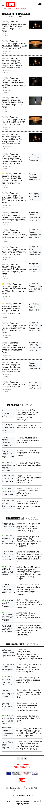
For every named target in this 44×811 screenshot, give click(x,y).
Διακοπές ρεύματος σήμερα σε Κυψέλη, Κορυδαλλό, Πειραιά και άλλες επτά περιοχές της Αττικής (12, 158)
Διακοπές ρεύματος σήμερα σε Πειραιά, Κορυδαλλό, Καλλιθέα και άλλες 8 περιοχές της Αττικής (11, 367)
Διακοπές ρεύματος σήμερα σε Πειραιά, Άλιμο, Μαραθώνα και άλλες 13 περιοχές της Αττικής (14, 289)
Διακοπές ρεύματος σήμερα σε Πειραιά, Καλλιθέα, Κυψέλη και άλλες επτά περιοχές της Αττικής (14, 82)
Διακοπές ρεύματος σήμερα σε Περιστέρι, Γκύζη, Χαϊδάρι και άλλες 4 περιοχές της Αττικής (13, 102)
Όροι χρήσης (9, 801)
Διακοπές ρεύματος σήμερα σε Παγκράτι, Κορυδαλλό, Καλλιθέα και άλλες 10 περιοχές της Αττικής (12, 178)
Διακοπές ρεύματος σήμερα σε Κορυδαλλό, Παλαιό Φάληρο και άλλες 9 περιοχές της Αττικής (11, 308)
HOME (4, 8)
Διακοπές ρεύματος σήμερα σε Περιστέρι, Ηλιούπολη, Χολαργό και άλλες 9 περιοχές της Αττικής (12, 139)
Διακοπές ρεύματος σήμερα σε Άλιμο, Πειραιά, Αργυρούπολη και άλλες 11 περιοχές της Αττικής (14, 328)
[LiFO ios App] (31, 788)
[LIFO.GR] (10, 5)
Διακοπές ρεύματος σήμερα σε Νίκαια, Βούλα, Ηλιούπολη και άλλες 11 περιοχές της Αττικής (14, 26)
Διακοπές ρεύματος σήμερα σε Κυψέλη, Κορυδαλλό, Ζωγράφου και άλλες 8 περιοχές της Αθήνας (12, 63)
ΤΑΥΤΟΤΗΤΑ (22, 764)
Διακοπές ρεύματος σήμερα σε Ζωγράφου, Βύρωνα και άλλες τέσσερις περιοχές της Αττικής (14, 198)
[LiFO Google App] (13, 789)
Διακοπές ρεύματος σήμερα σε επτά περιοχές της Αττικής (13, 384)
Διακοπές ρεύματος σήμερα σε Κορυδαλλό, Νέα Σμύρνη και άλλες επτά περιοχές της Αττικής (14, 269)
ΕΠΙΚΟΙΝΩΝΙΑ (22, 767)
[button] (3, 5)
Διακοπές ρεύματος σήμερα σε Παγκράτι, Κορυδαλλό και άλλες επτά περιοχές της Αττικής (13, 347)
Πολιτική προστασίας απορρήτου (27, 801)
